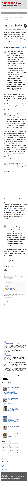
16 (10, 452)
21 (5, 454)
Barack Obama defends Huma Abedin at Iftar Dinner (13, 26)
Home (10, 17)
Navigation (13, 13)
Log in (3, 465)
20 (3, 454)
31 (12, 455)
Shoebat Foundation (8, 29)
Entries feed (4, 466)
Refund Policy (16, 474)
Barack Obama (21, 294)
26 (17, 454)
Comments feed (4, 468)
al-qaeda (7, 294)
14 (5, 452)
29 (8, 455)
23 (10, 454)
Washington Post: (21, 47)
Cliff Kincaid (14, 295)
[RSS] (6, 289)
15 (8, 452)
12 (17, 450)
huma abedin (21, 295)
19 (17, 452)
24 (12, 454)
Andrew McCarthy (15, 208)
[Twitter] (8, 289)
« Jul (3, 458)
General (22, 29)
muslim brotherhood (8, 297)
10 (12, 450)
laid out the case (12, 199)
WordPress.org (4, 469)
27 (3, 455)
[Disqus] (15, 322)
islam (25, 295)
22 (8, 454)
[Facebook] (11, 289)
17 (12, 452)
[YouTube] (14, 289)
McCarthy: (8, 222)
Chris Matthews (7, 295)
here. (17, 266)
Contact (10, 474)
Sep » (5, 458)
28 (5, 455)
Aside (25, 26)
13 (3, 452)
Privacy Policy (5, 474)
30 (10, 455)
